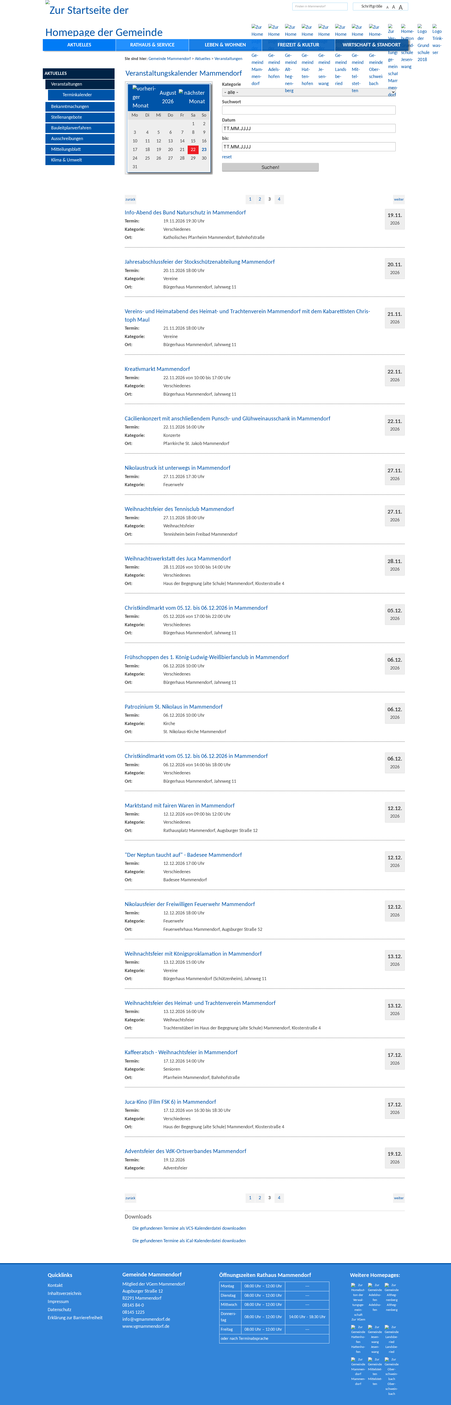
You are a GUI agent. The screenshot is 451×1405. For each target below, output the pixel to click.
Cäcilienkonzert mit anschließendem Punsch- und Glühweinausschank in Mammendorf (227, 419)
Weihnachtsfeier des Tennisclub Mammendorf (179, 509)
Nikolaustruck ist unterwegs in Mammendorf (177, 468)
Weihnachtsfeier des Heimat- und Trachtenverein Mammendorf (200, 1003)
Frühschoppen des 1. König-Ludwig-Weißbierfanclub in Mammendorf (207, 657)
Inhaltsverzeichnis (64, 1293)
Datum (228, 120)
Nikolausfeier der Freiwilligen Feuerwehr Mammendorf (190, 904)
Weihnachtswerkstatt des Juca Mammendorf (178, 559)
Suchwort (231, 102)
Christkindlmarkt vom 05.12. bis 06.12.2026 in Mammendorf (196, 608)
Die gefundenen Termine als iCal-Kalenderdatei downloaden (189, 1241)
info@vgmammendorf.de (146, 1319)
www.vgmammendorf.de (145, 1326)
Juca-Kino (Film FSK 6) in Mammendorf (170, 1102)
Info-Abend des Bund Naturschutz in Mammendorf (185, 213)
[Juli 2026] (145, 106)
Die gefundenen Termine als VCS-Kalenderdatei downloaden (189, 1228)
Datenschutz (59, 1309)
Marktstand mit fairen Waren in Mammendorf (180, 806)
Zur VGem (358, 1319)
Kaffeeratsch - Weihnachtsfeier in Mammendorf (181, 1053)
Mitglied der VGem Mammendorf (153, 1284)
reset (227, 157)
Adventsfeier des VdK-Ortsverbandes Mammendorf (185, 1151)
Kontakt (55, 1285)
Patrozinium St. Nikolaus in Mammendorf (174, 707)
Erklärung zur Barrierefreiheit (75, 1318)
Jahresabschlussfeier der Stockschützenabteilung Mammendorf (200, 262)
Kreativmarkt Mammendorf (157, 369)
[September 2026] (192, 102)
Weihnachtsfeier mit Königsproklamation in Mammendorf (193, 954)
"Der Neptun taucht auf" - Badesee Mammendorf (183, 855)
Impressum (58, 1301)
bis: (225, 138)
